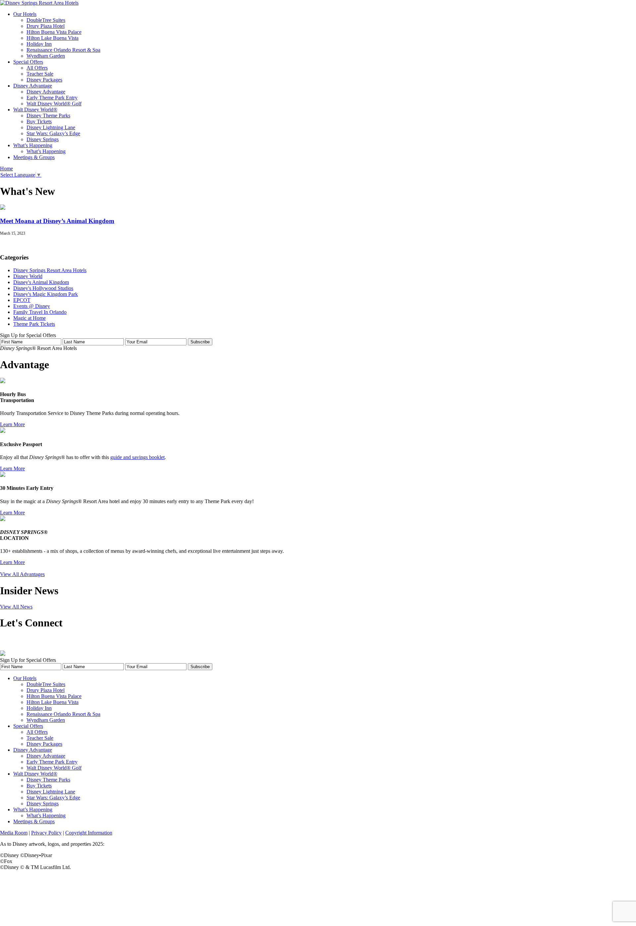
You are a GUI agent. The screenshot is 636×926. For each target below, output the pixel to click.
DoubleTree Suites (45, 20)
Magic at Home (29, 318)
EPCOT (21, 300)
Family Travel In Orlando (40, 312)
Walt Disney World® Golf (53, 103)
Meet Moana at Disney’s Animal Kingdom (57, 220)
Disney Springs (42, 139)
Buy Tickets (39, 121)
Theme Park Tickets (34, 324)
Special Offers (28, 62)
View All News (16, 606)
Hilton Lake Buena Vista (52, 38)
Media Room (13, 833)
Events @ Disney (31, 306)
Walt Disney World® (35, 109)
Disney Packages (44, 80)
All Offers (37, 68)
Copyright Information (88, 833)
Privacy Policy (46, 833)
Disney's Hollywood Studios (43, 288)
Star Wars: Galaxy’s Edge (53, 133)
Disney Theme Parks (48, 115)
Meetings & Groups (34, 157)
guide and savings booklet (137, 457)
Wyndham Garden (45, 56)
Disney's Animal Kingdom (41, 282)
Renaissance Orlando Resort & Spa (63, 50)
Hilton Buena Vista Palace (53, 32)
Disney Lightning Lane (50, 127)
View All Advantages (22, 574)
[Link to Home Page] (39, 3)
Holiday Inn (39, 44)
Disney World (27, 276)
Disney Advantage (32, 85)
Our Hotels (24, 14)
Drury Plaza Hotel (45, 26)
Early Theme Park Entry (52, 97)
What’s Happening (32, 145)
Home (6, 168)
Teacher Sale (39, 74)
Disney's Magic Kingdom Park (45, 294)
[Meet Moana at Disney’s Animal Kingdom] (2, 208)
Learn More (12, 424)
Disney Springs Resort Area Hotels (49, 270)
